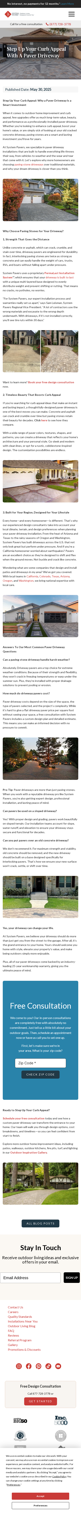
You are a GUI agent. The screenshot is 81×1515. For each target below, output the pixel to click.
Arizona (65, 576)
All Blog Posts (41, 1223)
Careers (13, 1312)
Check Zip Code (40, 1074)
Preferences (40, 1505)
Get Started (40, 1401)
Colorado (45, 576)
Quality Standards (20, 1316)
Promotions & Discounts (24, 1349)
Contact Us (15, 1307)
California (32, 576)
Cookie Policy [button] (59, 1476)
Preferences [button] (13, 1484)
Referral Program (19, 1340)
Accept (40, 1496)
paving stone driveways (29, 164)
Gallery (13, 1345)
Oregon (7, 580)
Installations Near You (23, 1321)
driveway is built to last (60, 277)
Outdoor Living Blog (21, 1326)
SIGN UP (72, 1277)
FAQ (11, 1330)
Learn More (67, 3)
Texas (55, 576)
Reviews (13, 1335)
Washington (26, 580)
